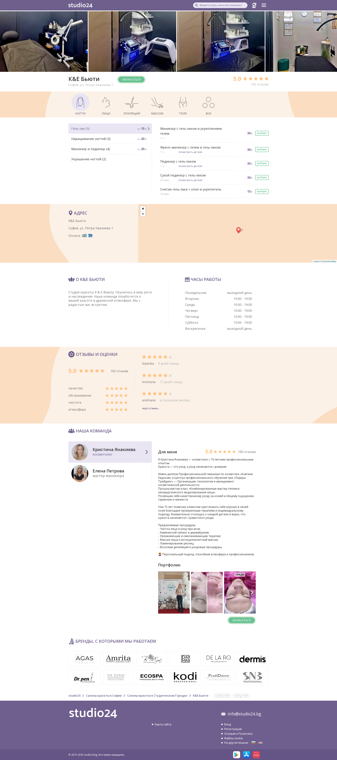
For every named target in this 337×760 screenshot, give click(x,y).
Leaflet (316, 261)
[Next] (252, 592)
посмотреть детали (190, 152)
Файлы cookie (233, 738)
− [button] (143, 214)
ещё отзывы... (151, 408)
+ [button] (143, 208)
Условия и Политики (238, 734)
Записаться (131, 79)
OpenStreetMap (329, 261)
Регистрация (233, 729)
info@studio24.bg (244, 714)
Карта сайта (163, 724)
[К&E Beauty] (253, 742)
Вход (227, 724)
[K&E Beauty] (260, 742)
